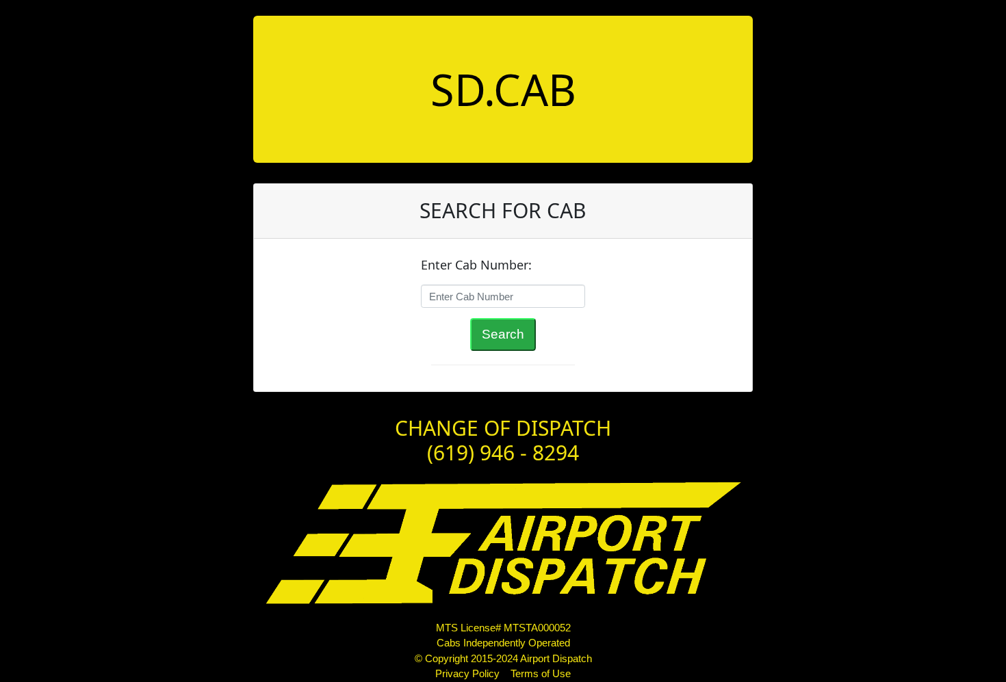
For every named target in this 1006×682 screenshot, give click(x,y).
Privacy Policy (467, 673)
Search (503, 334)
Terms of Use (541, 673)
